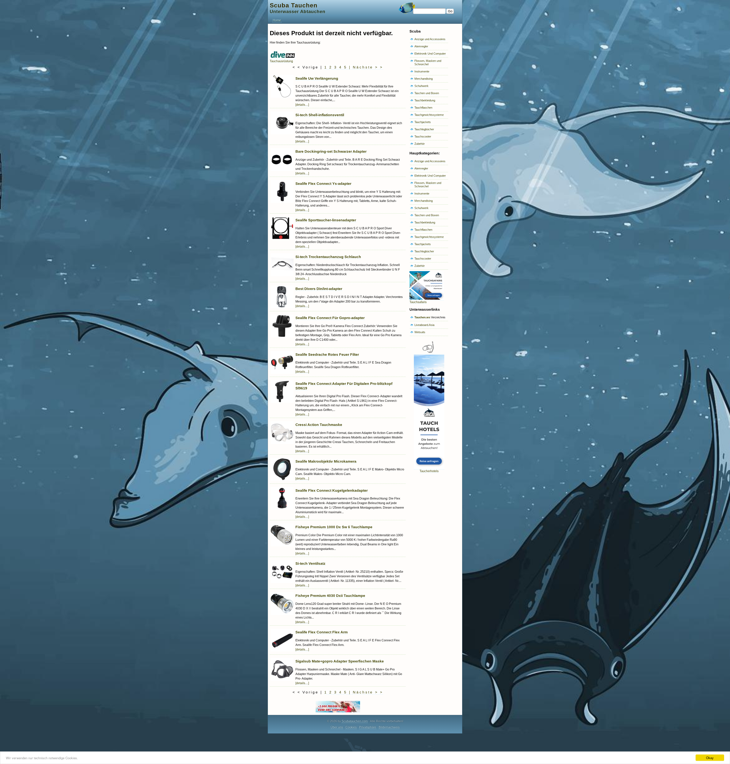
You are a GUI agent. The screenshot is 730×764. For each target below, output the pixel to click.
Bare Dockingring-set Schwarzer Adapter (331, 151)
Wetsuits (419, 332)
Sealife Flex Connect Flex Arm (321, 632)
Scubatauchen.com (355, 721)
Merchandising (423, 78)
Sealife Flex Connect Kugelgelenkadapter (331, 490)
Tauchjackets (422, 122)
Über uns (337, 727)
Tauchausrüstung (281, 61)
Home (277, 20)
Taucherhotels (429, 471)
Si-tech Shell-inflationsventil (319, 115)
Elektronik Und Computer (430, 53)
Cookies (351, 727)
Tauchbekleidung (424, 100)
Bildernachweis (389, 727)
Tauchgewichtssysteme (429, 114)
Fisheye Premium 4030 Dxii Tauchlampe (330, 596)
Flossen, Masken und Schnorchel (427, 62)
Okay (710, 757)
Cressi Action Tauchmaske (318, 425)
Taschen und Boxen (426, 93)
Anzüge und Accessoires (429, 39)
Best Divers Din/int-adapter (318, 289)
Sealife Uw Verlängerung (316, 78)
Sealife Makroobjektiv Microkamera (325, 461)
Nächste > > (368, 67)
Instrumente (421, 71)
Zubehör (419, 143)
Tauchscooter (422, 136)
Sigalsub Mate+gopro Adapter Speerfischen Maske (339, 661)
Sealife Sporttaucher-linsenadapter (325, 220)
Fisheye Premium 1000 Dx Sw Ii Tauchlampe (333, 527)
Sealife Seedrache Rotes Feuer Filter (327, 355)
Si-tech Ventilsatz (310, 563)
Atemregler (421, 46)
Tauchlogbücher (424, 129)
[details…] (302, 104)
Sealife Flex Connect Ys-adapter (323, 184)
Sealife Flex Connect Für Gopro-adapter (330, 318)
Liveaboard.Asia (424, 324)
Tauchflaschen (423, 107)
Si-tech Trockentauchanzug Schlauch (328, 257)
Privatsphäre (367, 727)
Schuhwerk (421, 85)
